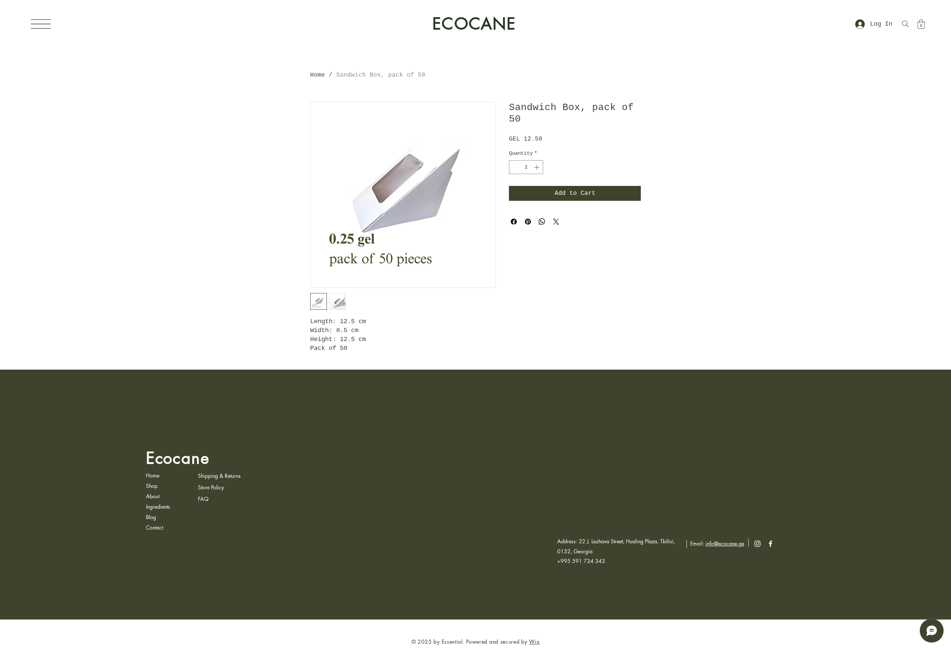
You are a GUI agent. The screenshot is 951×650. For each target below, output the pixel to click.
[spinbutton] (526, 167)
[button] (41, 24)
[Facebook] (770, 544)
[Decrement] (514, 167)
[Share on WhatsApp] (542, 221)
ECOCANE (474, 23)
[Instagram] (757, 544)
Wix (534, 641)
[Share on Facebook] (513, 221)
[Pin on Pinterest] (527, 221)
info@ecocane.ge (724, 543)
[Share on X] (556, 221)
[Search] (905, 24)
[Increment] (537, 167)
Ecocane (178, 458)
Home (317, 75)
